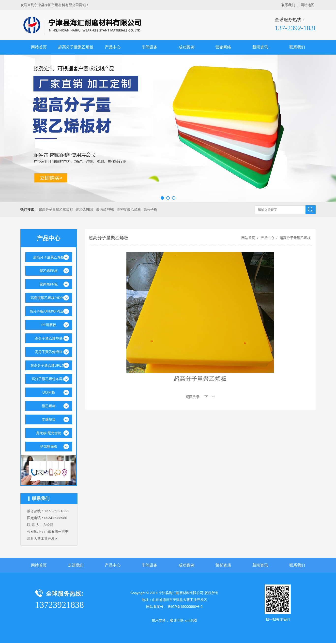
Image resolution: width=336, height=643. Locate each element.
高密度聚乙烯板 (129, 209)
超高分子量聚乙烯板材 (56, 209)
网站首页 (39, 47)
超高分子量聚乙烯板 (75, 47)
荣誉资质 (223, 565)
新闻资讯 (260, 47)
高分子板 (150, 209)
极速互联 (177, 620)
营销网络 (223, 47)
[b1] (168, 128)
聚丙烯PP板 (105, 209)
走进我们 (76, 565)
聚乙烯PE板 (85, 209)
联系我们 (288, 5)
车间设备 (149, 47)
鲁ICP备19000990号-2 (185, 607)
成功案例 (186, 47)
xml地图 (191, 620)
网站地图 (307, 5)
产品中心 (113, 47)
